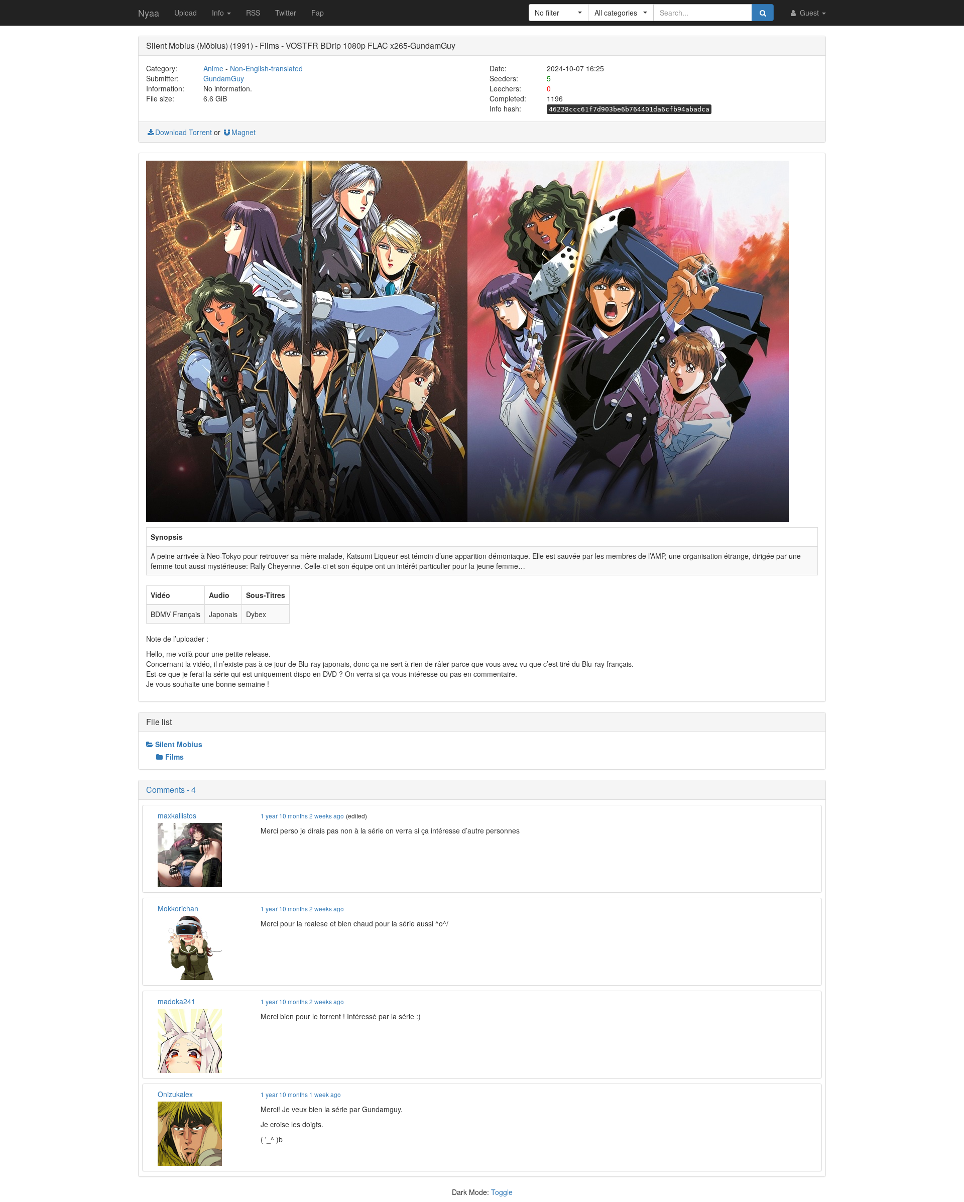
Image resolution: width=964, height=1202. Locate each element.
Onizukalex (175, 1094)
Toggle (502, 1192)
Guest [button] (809, 13)
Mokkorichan (178, 908)
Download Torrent (183, 132)
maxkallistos (177, 815)
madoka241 (176, 1001)
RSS (253, 13)
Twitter (285, 13)
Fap (317, 13)
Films (174, 757)
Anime (213, 68)
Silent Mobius (178, 744)
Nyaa (148, 12)
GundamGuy (223, 78)
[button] (558, 12)
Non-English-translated (266, 68)
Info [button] (219, 13)
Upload (185, 13)
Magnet (243, 132)
